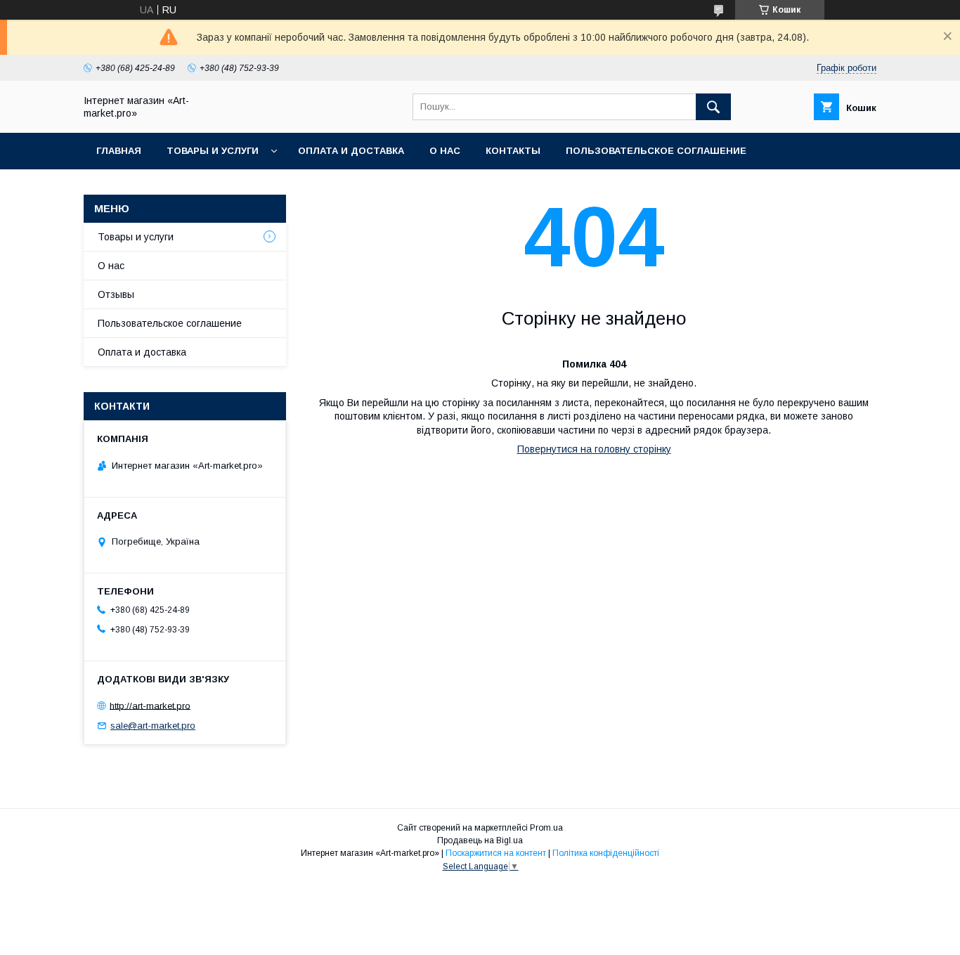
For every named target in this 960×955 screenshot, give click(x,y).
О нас (444, 150)
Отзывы (116, 294)
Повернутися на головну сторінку (594, 449)
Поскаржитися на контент (496, 853)
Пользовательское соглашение (656, 150)
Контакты (513, 150)
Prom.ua (546, 828)
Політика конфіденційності (605, 853)
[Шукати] (713, 106)
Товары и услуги (213, 150)
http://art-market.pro (150, 705)
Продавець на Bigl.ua (480, 840)
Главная (118, 150)
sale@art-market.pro (152, 725)
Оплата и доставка (351, 150)
